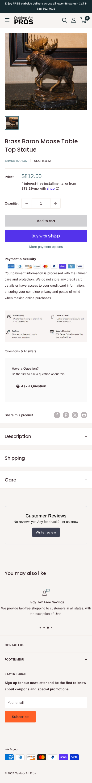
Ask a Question (33, 386)
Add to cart (46, 221)
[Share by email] (84, 415)
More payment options (46, 247)
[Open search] (64, 20)
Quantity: (12, 203)
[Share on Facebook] (57, 415)
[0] (83, 20)
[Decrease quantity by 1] (27, 203)
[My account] (73, 20)
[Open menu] (7, 20)
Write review (46, 532)
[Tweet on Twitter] (75, 415)
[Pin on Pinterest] (66, 415)
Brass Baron (16, 160)
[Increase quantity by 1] (55, 203)
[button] (83, 20)
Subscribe (20, 717)
